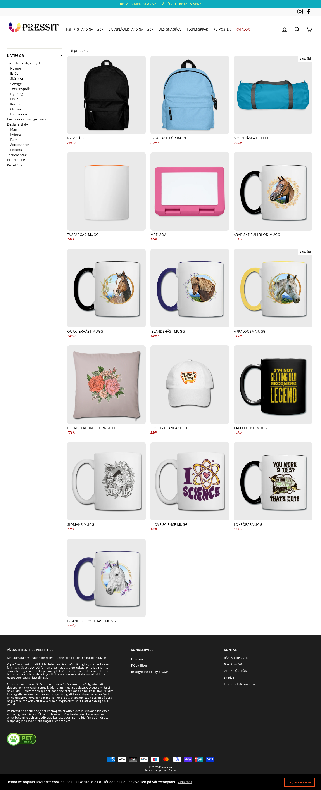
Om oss (137, 659)
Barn (14, 140)
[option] (160, 4)
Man (13, 129)
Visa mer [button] (185, 782)
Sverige (16, 83)
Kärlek (15, 104)
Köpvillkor (139, 665)
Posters (16, 150)
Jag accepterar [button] (299, 782)
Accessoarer (19, 145)
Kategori (16, 55)
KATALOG (243, 29)
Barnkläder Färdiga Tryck (131, 29)
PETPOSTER (222, 29)
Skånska (16, 78)
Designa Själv (170, 29)
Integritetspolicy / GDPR (151, 671)
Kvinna (15, 134)
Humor (15, 68)
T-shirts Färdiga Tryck (84, 29)
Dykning (16, 94)
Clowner (16, 109)
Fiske (14, 99)
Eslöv (14, 73)
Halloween (18, 114)
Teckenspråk (197, 29)
